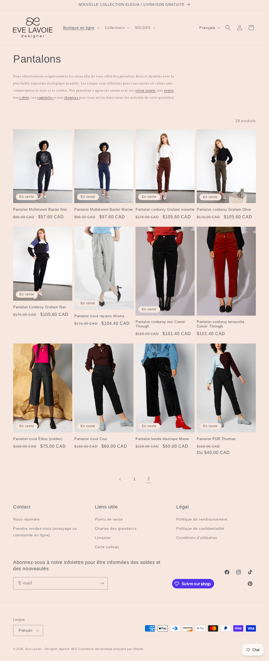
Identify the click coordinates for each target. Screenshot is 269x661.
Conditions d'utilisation (196, 538)
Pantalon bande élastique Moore (162, 439)
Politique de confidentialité (200, 528)
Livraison (103, 538)
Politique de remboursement (201, 519)
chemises (71, 97)
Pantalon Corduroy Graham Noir (39, 307)
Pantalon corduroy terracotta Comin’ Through (220, 324)
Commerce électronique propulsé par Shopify (110, 648)
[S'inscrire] (101, 583)
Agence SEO (68, 648)
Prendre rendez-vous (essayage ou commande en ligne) (45, 531)
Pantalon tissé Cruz (90, 439)
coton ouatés (146, 90)
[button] (81, 27)
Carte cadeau (107, 547)
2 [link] (148, 479)
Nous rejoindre (26, 519)
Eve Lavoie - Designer (41, 648)
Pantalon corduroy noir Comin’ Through (161, 324)
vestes (169, 90)
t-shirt (24, 97)
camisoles (45, 97)
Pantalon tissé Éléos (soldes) (37, 439)
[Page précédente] (120, 479)
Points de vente (109, 519)
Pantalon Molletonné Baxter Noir (40, 209)
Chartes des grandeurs (116, 528)
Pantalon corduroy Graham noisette (165, 209)
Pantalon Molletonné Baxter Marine (103, 209)
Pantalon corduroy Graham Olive (224, 209)
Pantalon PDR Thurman (216, 439)
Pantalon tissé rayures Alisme (99, 316)
